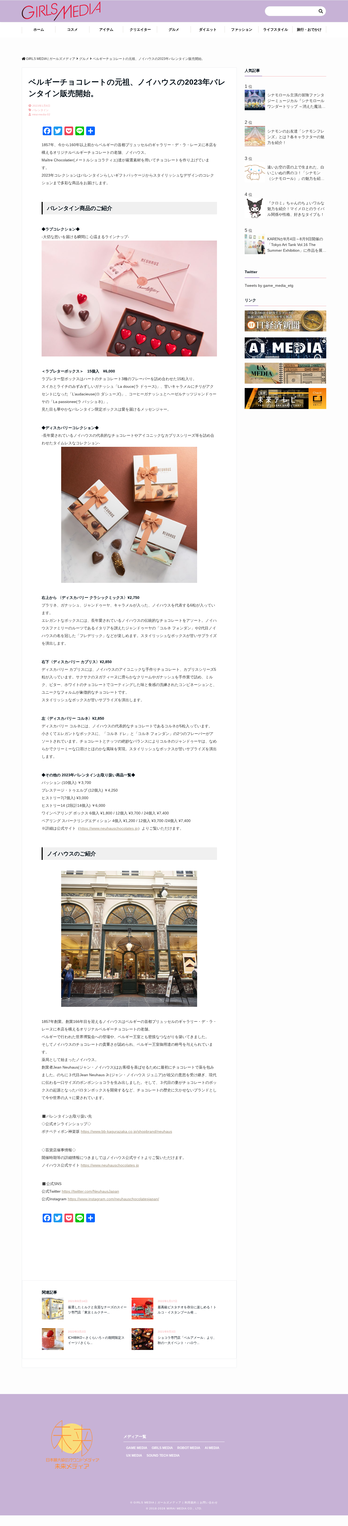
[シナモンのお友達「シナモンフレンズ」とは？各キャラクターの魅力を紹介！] (256, 145)
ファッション (241, 29)
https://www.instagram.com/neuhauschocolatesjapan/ (113, 1199)
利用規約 (191, 1502)
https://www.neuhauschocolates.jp (109, 828)
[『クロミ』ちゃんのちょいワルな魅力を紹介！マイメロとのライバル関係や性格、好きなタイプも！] (256, 217)
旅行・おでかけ (309, 29)
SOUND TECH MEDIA (163, 1455)
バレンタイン (40, 110)
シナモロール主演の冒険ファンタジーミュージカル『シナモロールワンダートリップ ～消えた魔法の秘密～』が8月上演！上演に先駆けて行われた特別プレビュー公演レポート (296, 101)
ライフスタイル (275, 29)
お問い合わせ (209, 1502)
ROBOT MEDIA (188, 1448)
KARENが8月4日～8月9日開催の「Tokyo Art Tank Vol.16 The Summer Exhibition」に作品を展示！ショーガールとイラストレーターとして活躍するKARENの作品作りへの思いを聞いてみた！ (296, 245)
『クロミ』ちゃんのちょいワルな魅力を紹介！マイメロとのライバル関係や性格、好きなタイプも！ (295, 209)
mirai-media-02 (41, 114)
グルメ (174, 29)
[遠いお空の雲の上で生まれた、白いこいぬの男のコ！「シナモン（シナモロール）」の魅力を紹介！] (256, 181)
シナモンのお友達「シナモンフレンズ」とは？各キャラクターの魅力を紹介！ (295, 137)
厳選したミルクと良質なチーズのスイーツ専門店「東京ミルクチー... (97, 1309)
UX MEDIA (134, 1455)
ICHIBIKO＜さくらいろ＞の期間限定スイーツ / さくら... (96, 1340)
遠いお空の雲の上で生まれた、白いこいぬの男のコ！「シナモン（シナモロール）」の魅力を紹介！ (295, 173)
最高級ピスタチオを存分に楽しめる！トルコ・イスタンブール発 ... (187, 1309)
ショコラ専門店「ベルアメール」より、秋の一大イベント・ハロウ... (187, 1340)
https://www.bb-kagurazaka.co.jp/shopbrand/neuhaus (126, 1131)
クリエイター (140, 29)
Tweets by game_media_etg (269, 285)
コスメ (72, 29)
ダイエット (208, 29)
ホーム (38, 29)
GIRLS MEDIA (162, 1448)
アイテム (106, 29)
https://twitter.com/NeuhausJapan (90, 1191)
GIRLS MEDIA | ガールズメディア (157, 1502)
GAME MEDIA (136, 1448)
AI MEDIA (212, 1448)
